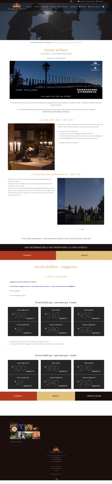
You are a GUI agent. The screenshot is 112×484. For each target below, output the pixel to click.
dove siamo (100, 1)
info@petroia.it (57, 457)
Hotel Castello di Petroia (37, 42)
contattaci (82, 1)
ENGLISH (74, 1)
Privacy (56, 470)
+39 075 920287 (91, 1)
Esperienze (48, 42)
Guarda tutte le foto (16, 441)
